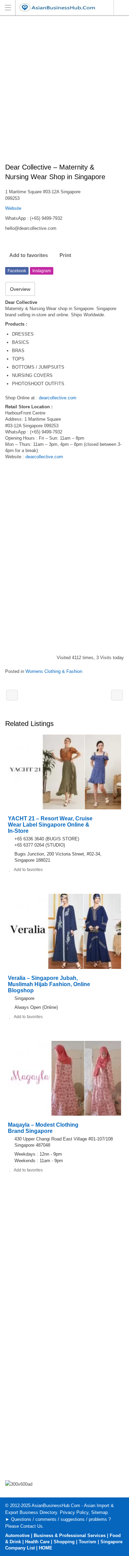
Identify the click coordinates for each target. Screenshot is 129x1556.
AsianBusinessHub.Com (56, 1505)
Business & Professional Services (70, 1535)
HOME (45, 1547)
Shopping (64, 1541)
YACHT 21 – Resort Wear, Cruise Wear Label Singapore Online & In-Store (50, 825)
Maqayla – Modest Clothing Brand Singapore (43, 1128)
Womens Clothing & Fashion (53, 671)
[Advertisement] (64, 92)
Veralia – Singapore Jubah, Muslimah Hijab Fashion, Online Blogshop (49, 984)
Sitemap (99, 1512)
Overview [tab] (20, 289)
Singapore (121, 7)
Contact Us (31, 1526)
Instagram (41, 270)
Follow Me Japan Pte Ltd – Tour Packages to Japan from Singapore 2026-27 (117, 695)
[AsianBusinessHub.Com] (58, 7)
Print (65, 255)
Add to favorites (28, 255)
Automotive (17, 1535)
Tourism (87, 1541)
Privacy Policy (74, 1512)
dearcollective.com (57, 397)
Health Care (37, 1541)
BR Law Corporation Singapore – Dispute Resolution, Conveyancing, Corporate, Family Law (12, 695)
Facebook (17, 270)
